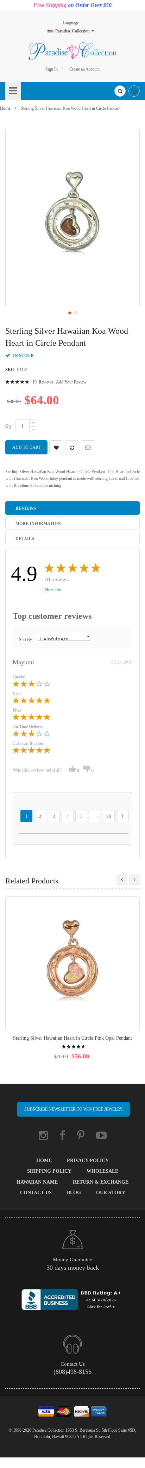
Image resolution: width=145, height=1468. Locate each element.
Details (24, 538)
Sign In (51, 69)
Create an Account (84, 69)
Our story (110, 1192)
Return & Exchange (100, 1182)
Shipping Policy (49, 1171)
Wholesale (102, 1171)
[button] (69, 312)
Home (5, 108)
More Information (38, 523)
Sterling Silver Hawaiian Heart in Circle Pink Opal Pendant (72, 1038)
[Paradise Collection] (72, 51)
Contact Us (36, 1192)
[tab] (72, 508)
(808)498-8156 (72, 1371)
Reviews (25, 508)
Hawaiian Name (37, 1182)
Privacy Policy (88, 1160)
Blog (74, 1192)
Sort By (25, 639)
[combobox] (120, 91)
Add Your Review (71, 382)
